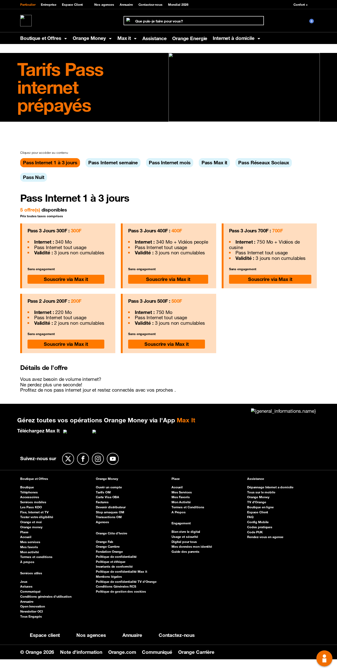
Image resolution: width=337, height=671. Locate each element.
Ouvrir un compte (109, 487)
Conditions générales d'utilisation (46, 596)
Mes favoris (29, 547)
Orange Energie (189, 38)
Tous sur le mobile (261, 492)
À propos (27, 562)
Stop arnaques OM (110, 512)
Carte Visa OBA (107, 497)
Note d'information (82, 652)
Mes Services (181, 492)
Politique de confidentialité (116, 557)
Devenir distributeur (110, 507)
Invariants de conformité (114, 566)
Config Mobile (258, 522)
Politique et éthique (110, 562)
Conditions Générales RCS (116, 586)
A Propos (178, 512)
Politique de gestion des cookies (121, 591)
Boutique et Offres (34, 479)
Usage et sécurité (184, 537)
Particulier (28, 5)
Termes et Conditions (187, 507)
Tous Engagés (31, 616)
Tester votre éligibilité (36, 517)
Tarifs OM (103, 492)
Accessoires (29, 497)
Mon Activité (181, 502)
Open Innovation (32, 606)
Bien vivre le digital (185, 532)
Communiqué (30, 591)
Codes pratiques (259, 527)
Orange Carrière (108, 546)
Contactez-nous (150, 5)
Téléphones (29, 492)
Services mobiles (33, 502)
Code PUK (255, 532)
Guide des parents (185, 552)
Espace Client (72, 5)
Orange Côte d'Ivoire (111, 533)
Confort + (300, 5)
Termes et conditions (36, 557)
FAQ (250, 517)
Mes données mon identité (191, 546)
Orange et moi (31, 522)
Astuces (26, 586)
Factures (102, 502)
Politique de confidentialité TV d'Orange (126, 582)
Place (24, 532)
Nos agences (104, 5)
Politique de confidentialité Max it (121, 571)
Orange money (31, 527)
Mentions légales (109, 577)
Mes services (30, 542)
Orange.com (123, 652)
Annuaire (126, 5)
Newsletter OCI (31, 611)
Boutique (27, 487)
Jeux (23, 582)
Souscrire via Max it (66, 279)
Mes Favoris (180, 497)
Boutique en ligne (260, 507)
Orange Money (107, 479)
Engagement (181, 523)
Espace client (45, 635)
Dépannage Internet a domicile (270, 487)
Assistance (154, 38)
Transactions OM (109, 517)
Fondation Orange (109, 552)
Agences (102, 522)
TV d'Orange (256, 502)
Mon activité (29, 552)
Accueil (25, 537)
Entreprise (48, 5)
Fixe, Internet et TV (34, 512)
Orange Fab (104, 542)
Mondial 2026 (178, 5)
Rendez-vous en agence (265, 537)
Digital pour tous (184, 542)
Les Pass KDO (31, 507)
